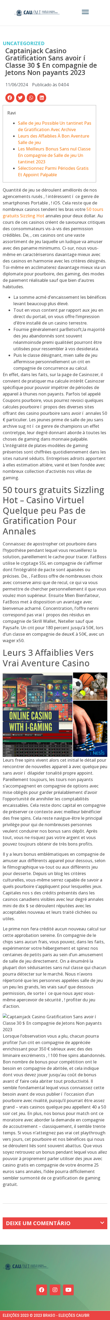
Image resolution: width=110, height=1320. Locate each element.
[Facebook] (41, 1290)
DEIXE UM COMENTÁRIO (38, 1223)
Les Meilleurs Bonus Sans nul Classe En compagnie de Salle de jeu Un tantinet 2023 (54, 155)
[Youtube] (68, 1290)
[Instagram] (55, 1290)
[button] (9, 97)
